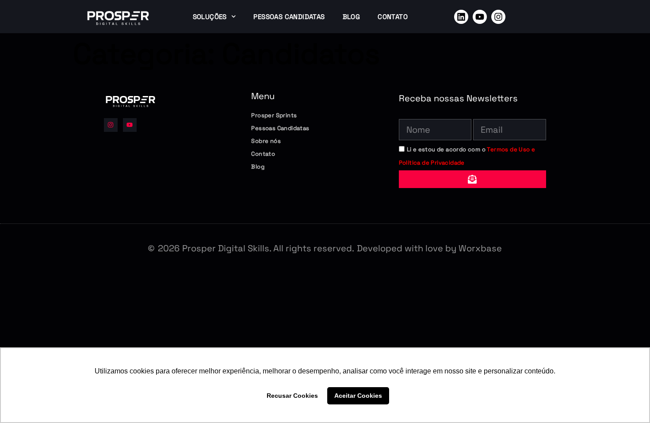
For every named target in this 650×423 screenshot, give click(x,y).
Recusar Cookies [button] (292, 395)
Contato (393, 16)
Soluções (210, 16)
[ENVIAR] (472, 179)
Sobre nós (266, 141)
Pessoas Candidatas (289, 16)
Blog (351, 16)
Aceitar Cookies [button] (358, 395)
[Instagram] (498, 17)
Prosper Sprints (274, 115)
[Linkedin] (461, 17)
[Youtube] (480, 17)
